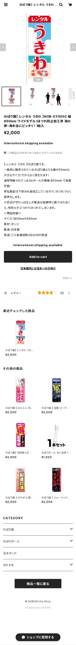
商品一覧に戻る (38, 584)
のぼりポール (11, 541)
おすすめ (8, 565)
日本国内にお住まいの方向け (38, 268)
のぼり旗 (8, 529)
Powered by (34, 607)
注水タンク (10, 553)
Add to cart (38, 257)
